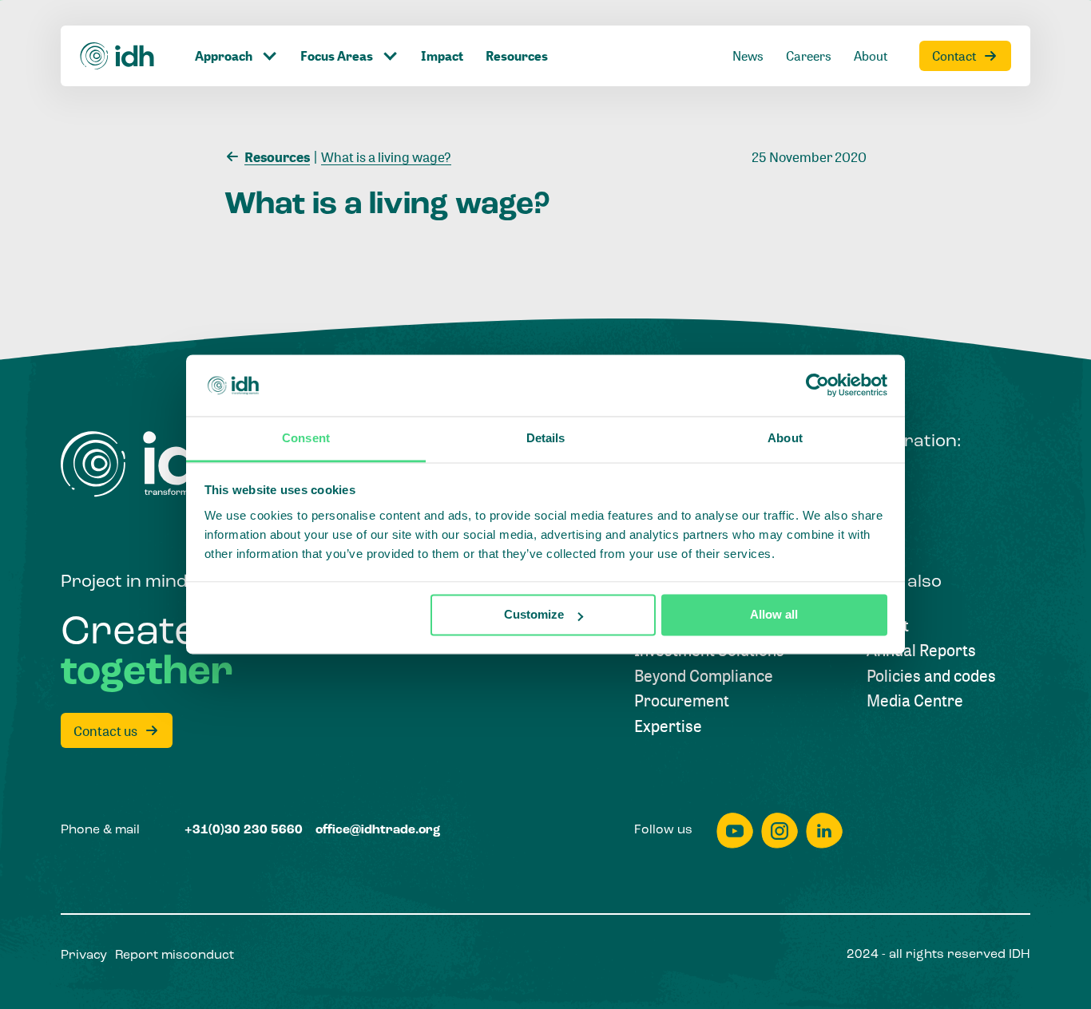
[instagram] (779, 830)
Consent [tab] (306, 438)
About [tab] (785, 438)
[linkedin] (824, 830)
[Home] (117, 55)
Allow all (774, 615)
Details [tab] (545, 438)
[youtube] (735, 830)
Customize (534, 615)
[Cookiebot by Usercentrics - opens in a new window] (817, 386)
